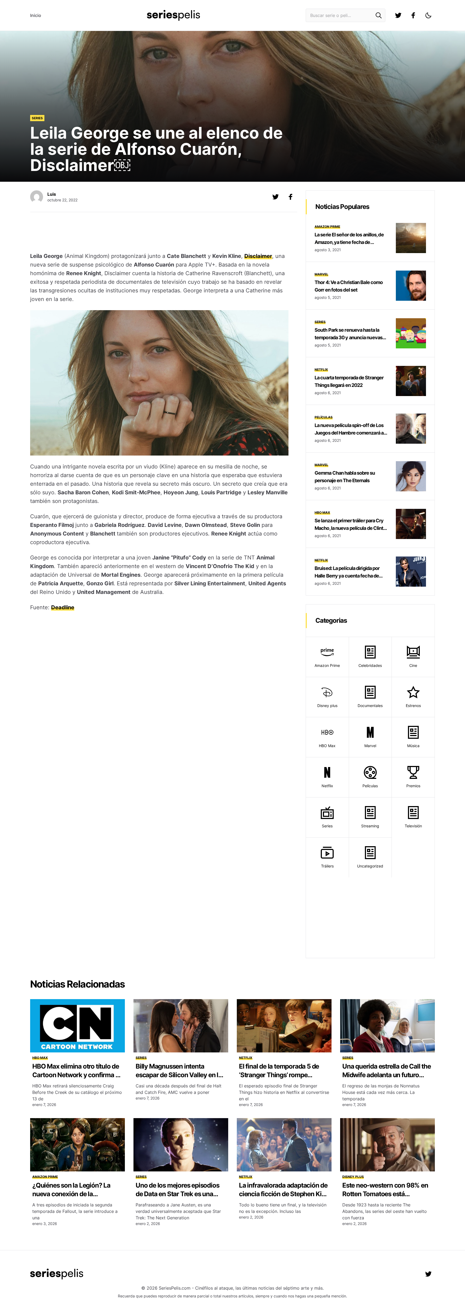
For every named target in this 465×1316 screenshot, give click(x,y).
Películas (324, 417)
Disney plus (327, 705)
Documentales (370, 705)
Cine (413, 665)
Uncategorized (370, 866)
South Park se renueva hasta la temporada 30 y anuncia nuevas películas (348, 337)
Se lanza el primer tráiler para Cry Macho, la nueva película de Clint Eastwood (349, 528)
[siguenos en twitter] (398, 15)
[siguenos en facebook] (413, 15)
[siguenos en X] (275, 196)
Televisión (413, 826)
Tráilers (327, 866)
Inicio (35, 15)
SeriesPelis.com (175, 1288)
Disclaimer (258, 256)
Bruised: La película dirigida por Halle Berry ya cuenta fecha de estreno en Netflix (347, 575)
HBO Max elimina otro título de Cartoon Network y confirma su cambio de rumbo (77, 1074)
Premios (413, 785)
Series (37, 118)
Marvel (321, 274)
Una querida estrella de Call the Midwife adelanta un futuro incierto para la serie (386, 1074)
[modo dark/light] (428, 15)
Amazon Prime (327, 227)
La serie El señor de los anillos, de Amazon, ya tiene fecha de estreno (349, 242)
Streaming (370, 826)
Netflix (321, 370)
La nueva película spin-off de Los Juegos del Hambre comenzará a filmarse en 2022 (349, 432)
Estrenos (413, 705)
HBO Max (322, 512)
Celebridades (370, 665)
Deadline (62, 607)
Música (413, 745)
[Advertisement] (159, 233)
